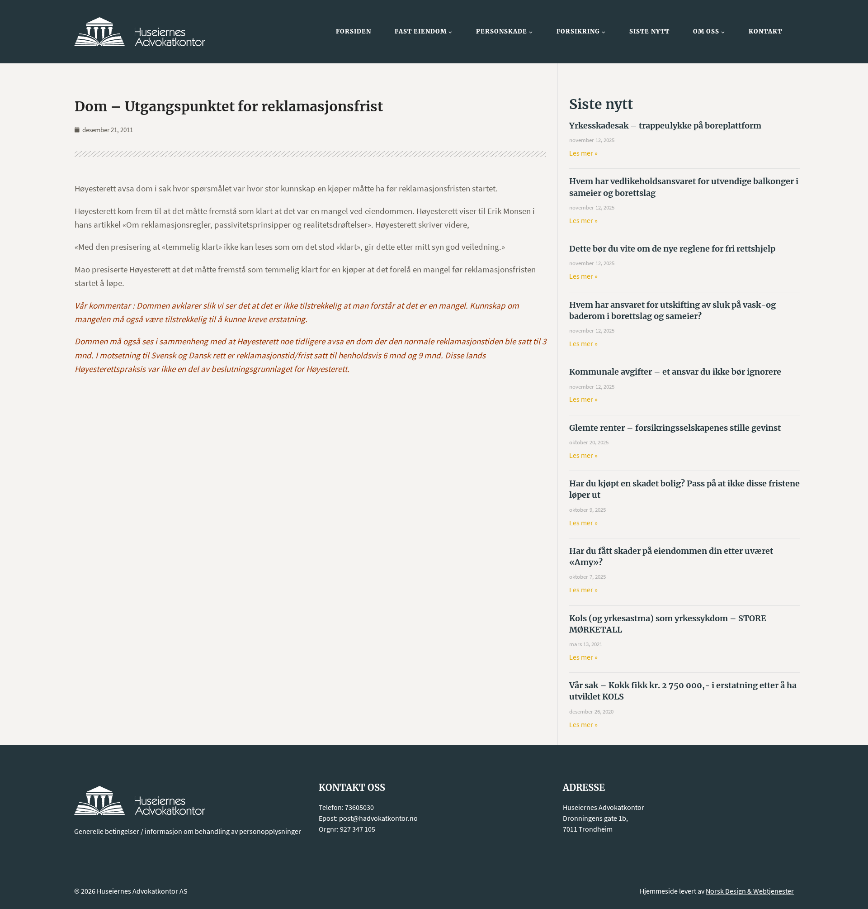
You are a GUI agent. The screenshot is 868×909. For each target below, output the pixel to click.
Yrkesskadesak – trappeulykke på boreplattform (665, 125)
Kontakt (765, 31)
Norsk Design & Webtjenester (750, 890)
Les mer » (583, 152)
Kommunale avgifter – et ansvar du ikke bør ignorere (675, 371)
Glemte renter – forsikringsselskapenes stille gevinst (675, 428)
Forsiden (353, 31)
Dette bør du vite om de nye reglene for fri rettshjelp (672, 248)
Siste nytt (649, 31)
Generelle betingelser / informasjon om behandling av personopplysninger (187, 831)
